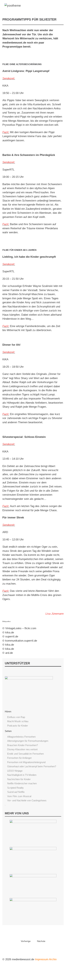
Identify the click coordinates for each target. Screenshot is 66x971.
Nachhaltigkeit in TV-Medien (21, 775)
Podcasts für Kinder (17, 725)
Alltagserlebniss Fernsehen (21, 736)
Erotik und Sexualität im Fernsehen (25, 753)
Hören (8, 711)
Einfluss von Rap (16, 717)
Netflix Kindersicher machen (22, 783)
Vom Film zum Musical (19, 796)
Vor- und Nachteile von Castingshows (26, 800)
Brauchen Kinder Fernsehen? (22, 745)
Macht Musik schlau (17, 721)
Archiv (53, 959)
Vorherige (26, 941)
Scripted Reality (15, 787)
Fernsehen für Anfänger (19, 758)
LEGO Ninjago (14, 770)
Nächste (41, 941)
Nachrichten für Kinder (19, 779)
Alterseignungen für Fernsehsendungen (27, 740)
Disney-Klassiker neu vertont (22, 749)
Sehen (8, 731)
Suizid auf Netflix (16, 792)
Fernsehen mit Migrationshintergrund (26, 762)
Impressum (41, 959)
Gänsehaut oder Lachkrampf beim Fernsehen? (31, 766)
